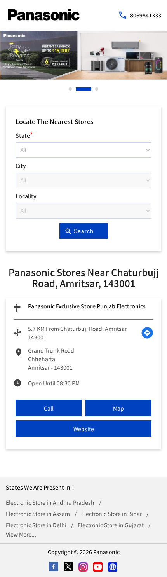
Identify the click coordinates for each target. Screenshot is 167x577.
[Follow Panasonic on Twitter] (68, 567)
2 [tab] (78, 89)
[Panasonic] (44, 15)
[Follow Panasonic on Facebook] (54, 567)
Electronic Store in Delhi (36, 525)
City (21, 166)
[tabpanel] (83, 55)
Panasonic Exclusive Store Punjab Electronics (87, 306)
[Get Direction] (147, 333)
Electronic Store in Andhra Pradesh (50, 502)
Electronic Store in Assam (38, 514)
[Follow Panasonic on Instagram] (83, 567)
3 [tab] (97, 89)
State (24, 134)
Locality (26, 196)
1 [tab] (71, 89)
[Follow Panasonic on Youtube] (98, 567)
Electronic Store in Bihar (111, 514)
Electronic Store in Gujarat (111, 525)
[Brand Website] (113, 567)
